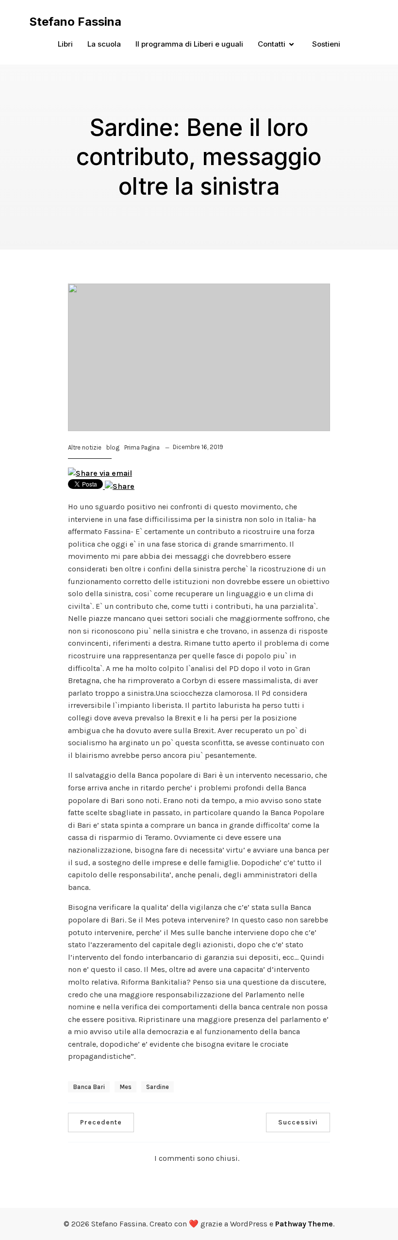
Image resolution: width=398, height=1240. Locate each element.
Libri (65, 44)
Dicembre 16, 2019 (198, 447)
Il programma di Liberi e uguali (189, 44)
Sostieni (326, 44)
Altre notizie (84, 447)
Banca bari (89, 1086)
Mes (125, 1086)
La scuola (104, 44)
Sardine (157, 1086)
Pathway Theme (304, 1223)
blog (112, 447)
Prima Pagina (142, 447)
